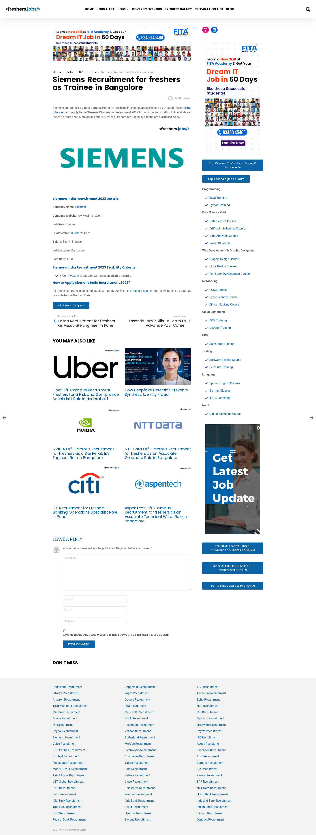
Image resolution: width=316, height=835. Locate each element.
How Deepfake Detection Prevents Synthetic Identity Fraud (156, 392)
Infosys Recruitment (65, 693)
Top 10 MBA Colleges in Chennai (233, 586)
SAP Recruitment (208, 781)
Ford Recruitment (136, 769)
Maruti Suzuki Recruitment (70, 769)
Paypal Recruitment (65, 731)
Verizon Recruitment (138, 731)
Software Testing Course (225, 360)
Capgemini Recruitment (140, 687)
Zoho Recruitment (208, 699)
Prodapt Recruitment (66, 756)
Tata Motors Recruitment (69, 775)
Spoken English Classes (224, 383)
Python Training (219, 205)
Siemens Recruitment (66, 737)
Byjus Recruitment (136, 807)
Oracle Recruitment (65, 718)
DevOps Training (220, 327)
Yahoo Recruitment (137, 762)
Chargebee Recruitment (140, 756)
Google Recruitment (137, 699)
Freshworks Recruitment (140, 750)
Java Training (218, 197)
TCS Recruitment (208, 687)
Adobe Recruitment (209, 743)
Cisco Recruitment (136, 781)
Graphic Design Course (224, 259)
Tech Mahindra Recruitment (70, 706)
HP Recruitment (63, 725)
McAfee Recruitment (138, 743)
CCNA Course (218, 290)
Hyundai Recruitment (138, 813)
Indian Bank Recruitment (212, 807)
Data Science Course (222, 221)
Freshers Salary (178, 9)
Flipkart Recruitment (210, 813)
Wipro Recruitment (136, 693)
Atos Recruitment (208, 756)
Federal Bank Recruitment (69, 819)
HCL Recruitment (208, 706)
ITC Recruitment (207, 737)
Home (89, 9)
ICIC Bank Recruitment (67, 800)
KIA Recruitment (207, 769)
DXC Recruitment (64, 788)
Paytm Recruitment (209, 731)
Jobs (122, 9)
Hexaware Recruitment (211, 725)
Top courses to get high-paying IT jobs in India (233, 165)
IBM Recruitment (135, 706)
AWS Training (218, 320)
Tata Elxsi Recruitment (67, 807)
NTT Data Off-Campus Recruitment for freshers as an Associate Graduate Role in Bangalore (158, 453)
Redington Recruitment (139, 725)
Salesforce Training (221, 344)
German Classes (219, 390)
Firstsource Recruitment (68, 762)
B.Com (75, 233)
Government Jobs (147, 9)
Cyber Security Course (223, 297)
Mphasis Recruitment (210, 718)
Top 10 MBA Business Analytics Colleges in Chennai (232, 568)
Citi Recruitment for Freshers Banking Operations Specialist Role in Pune (85, 512)
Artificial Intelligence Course (227, 228)
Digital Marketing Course (225, 414)
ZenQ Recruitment (64, 794)
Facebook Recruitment (211, 750)
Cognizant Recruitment (67, 687)
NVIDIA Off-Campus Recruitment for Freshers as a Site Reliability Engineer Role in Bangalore (83, 453)
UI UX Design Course (222, 266)
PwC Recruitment (64, 813)
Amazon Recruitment (66, 699)
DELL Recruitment (136, 718)
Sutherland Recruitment (140, 737)
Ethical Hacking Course (224, 304)
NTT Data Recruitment (211, 788)
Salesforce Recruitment (140, 788)
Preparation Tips (209, 9)
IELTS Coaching (219, 398)
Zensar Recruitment (209, 775)
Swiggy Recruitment (138, 819)
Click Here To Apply (71, 305)
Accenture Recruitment (211, 693)
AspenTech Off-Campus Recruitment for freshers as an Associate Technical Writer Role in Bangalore (156, 514)
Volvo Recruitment (64, 743)
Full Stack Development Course (229, 273)
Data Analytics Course (223, 236)
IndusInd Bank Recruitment (214, 800)
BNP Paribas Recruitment (69, 750)
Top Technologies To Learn (226, 179)
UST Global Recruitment (68, 781)
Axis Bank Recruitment (139, 800)
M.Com (74, 275)
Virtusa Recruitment (137, 775)
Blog (230, 9)
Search (308, 9)
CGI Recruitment (207, 712)
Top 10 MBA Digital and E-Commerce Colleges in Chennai (233, 548)
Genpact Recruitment (210, 819)
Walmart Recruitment (138, 794)
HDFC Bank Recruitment (212, 794)
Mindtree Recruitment (66, 712)
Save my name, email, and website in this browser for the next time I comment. (116, 635)
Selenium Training (221, 367)
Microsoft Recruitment (139, 712)
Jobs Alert (106, 9)
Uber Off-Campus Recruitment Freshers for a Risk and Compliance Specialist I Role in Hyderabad (86, 394)
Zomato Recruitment (210, 762)
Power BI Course (219, 243)
